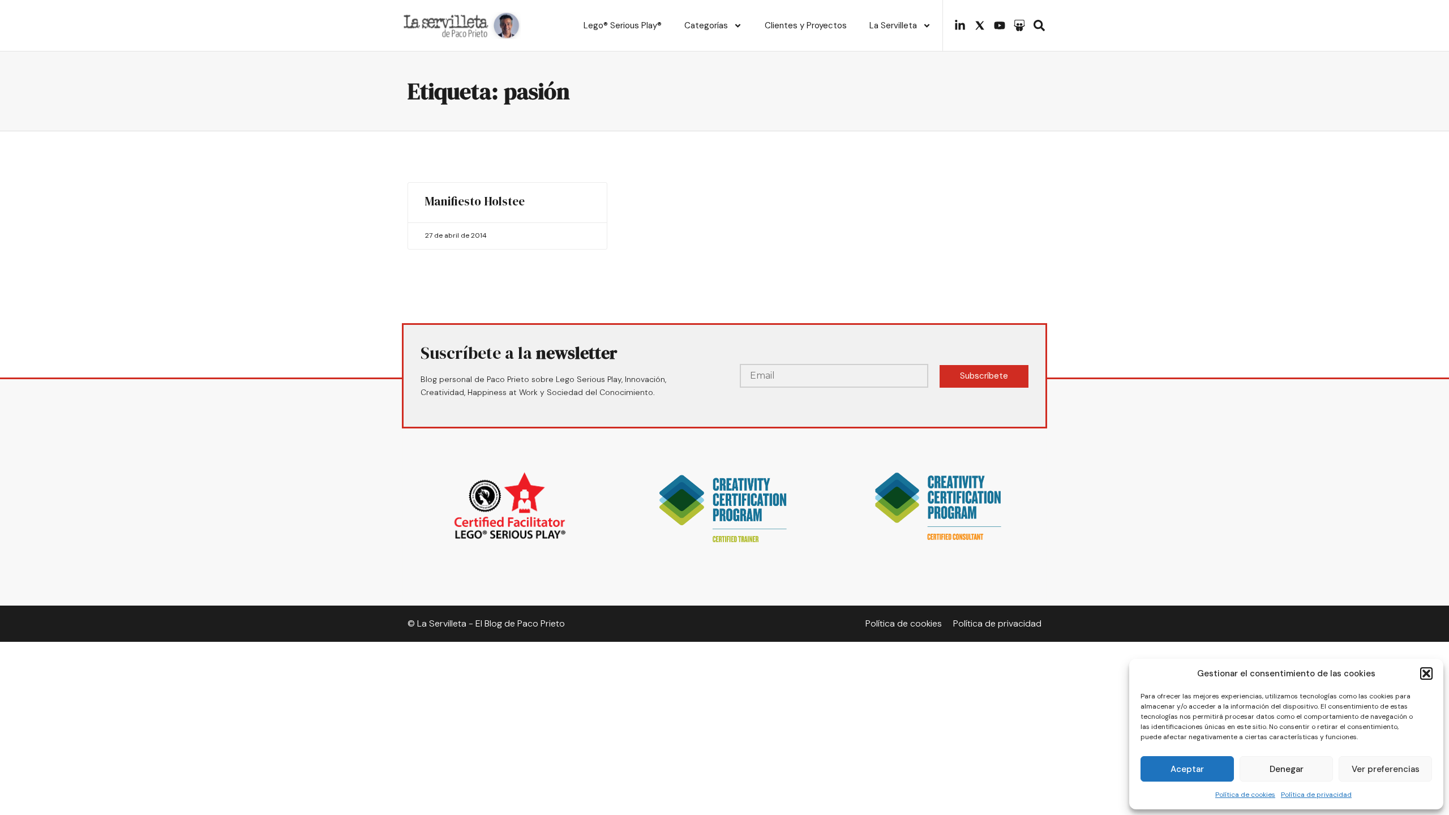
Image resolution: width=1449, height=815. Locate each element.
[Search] (1039, 25)
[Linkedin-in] (960, 25)
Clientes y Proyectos (806, 25)
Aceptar (1187, 769)
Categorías (706, 25)
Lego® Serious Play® (623, 25)
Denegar (1287, 769)
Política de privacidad (1316, 794)
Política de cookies (1245, 794)
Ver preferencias (1386, 769)
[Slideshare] (1019, 25)
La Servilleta (893, 25)
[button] (1426, 673)
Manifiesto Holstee (475, 201)
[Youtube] (999, 25)
